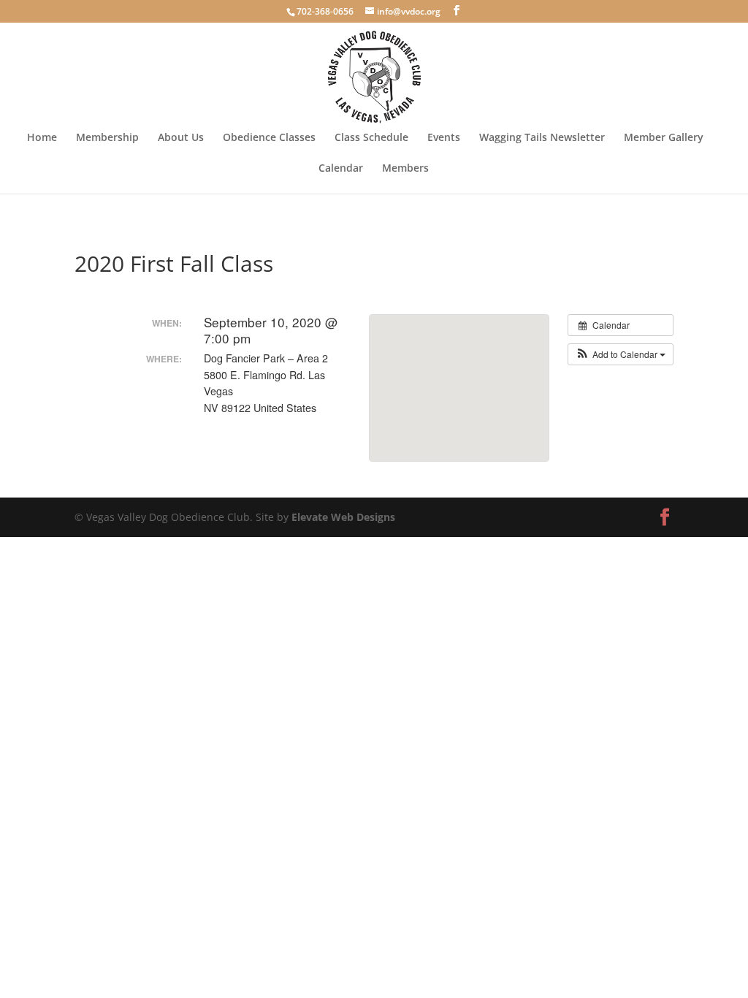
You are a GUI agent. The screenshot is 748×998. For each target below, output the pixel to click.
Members (405, 169)
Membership (107, 138)
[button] (620, 354)
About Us (181, 138)
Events (443, 138)
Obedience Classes (269, 138)
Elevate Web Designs (343, 517)
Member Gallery (663, 138)
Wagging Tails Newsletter (542, 138)
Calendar (340, 169)
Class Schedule (371, 138)
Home (42, 138)
